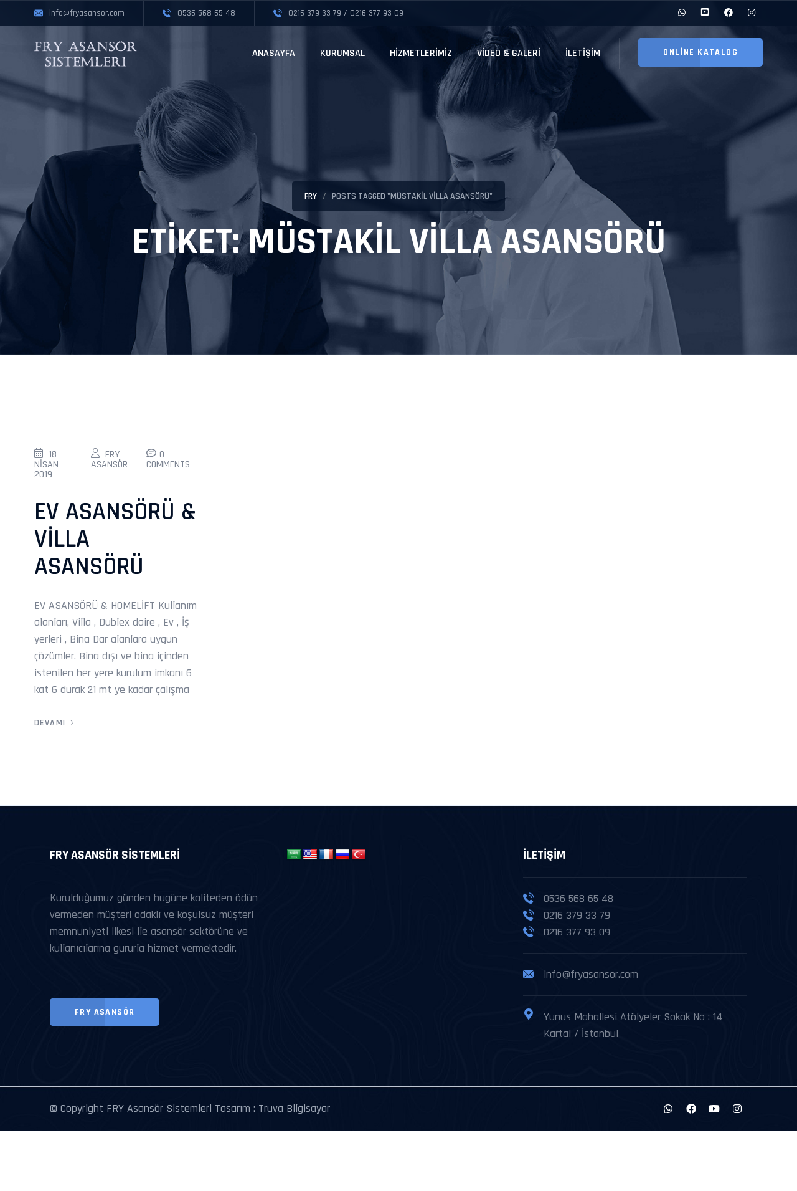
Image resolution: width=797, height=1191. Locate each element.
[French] (326, 855)
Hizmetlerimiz (421, 53)
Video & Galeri (508, 53)
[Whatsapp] (668, 1109)
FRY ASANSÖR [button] (104, 1012)
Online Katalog (700, 52)
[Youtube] (714, 1109)
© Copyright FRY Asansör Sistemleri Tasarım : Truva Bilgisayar (190, 1108)
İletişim (582, 53)
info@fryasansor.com (591, 974)
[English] (310, 855)
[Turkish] (358, 855)
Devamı (49, 723)
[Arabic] (293, 855)
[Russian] (342, 855)
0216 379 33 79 (577, 915)
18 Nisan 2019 (46, 464)
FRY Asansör (109, 459)
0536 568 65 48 (578, 898)
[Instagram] (737, 1109)
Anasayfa (273, 53)
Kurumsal (342, 53)
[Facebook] (691, 1109)
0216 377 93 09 (577, 932)
